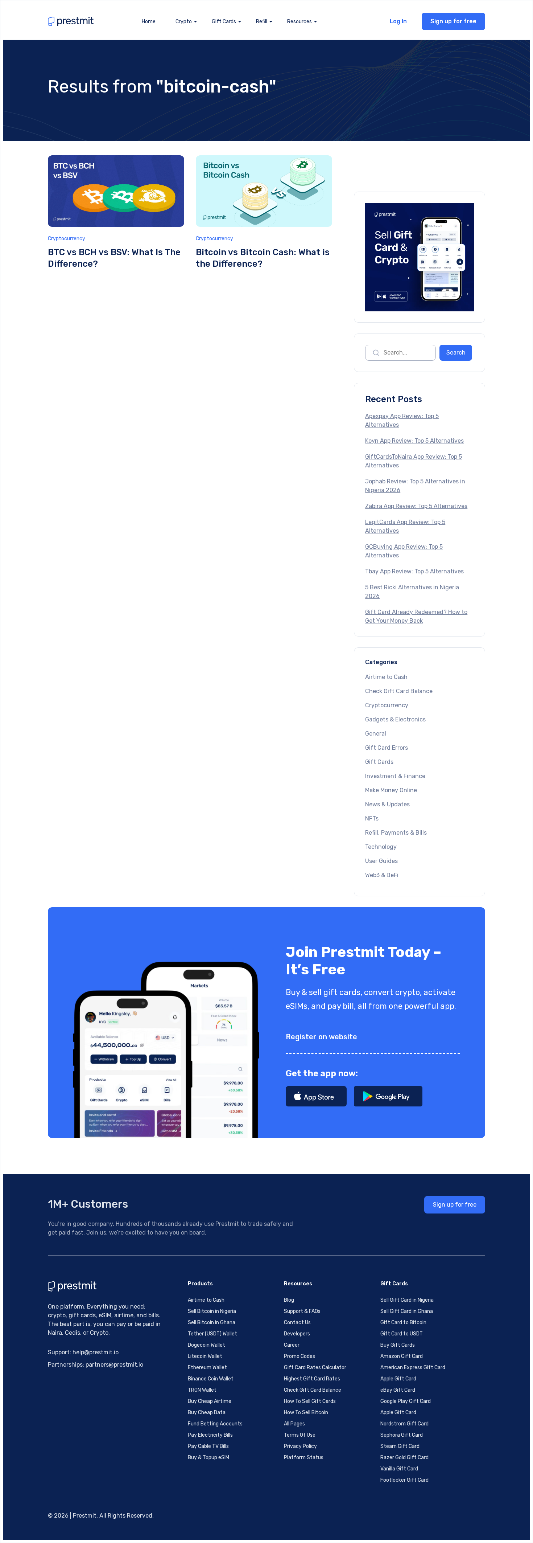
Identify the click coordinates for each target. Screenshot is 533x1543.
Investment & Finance (395, 776)
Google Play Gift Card (405, 1401)
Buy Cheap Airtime (209, 1401)
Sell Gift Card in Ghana (406, 1311)
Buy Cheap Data (207, 1412)
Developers (297, 1334)
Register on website (321, 1036)
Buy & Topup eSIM (208, 1457)
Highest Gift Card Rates (312, 1379)
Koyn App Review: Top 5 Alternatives (414, 440)
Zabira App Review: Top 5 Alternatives (416, 506)
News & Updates (387, 804)
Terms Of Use (299, 1435)
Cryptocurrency (66, 239)
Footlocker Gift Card (404, 1480)
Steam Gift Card (400, 1446)
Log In (398, 21)
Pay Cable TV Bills (208, 1446)
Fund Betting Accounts (215, 1424)
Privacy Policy (300, 1446)
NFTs (372, 818)
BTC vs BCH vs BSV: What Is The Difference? (114, 258)
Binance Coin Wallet (211, 1379)
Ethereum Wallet (207, 1367)
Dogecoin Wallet (206, 1345)
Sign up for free (453, 21)
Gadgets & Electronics (395, 719)
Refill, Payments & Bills (396, 832)
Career (291, 1345)
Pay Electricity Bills (210, 1435)
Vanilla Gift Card (399, 1469)
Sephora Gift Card (401, 1435)
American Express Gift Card (412, 1367)
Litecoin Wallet (205, 1356)
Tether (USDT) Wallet (212, 1334)
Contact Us (297, 1322)
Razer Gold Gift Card (404, 1457)
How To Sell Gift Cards (310, 1401)
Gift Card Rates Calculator (315, 1367)
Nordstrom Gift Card (404, 1424)
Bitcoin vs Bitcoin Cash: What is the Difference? (263, 258)
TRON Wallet (202, 1390)
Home (149, 22)
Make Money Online (391, 790)
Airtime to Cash (386, 677)
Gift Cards (379, 761)
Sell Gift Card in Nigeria (407, 1300)
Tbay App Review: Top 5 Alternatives (414, 571)
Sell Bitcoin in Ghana (211, 1322)
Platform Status (303, 1457)
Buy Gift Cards (397, 1345)
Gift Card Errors (386, 747)
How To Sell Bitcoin (306, 1412)
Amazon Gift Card (401, 1356)
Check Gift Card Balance (399, 691)
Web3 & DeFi (381, 875)
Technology (381, 846)
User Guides (381, 861)
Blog (289, 1300)
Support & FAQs (302, 1311)
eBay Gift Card (397, 1390)
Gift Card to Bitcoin (403, 1322)
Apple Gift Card (398, 1379)
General (375, 733)
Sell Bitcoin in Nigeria (212, 1311)
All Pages (294, 1424)
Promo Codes (299, 1356)
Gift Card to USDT (401, 1334)
